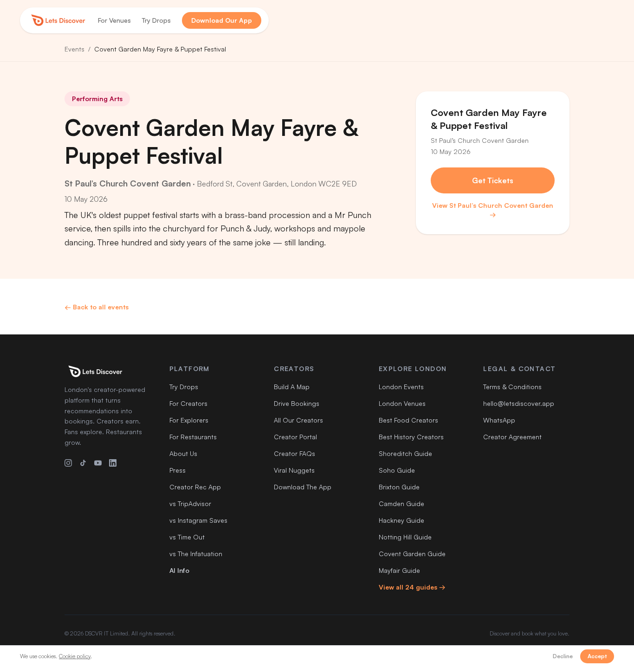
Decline (563, 656)
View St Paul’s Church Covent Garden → (492, 209)
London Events (401, 387)
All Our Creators (298, 420)
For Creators (188, 403)
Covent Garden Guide (412, 554)
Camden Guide (401, 503)
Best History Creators (411, 437)
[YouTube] (98, 463)
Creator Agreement (512, 437)
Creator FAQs (294, 453)
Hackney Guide (401, 520)
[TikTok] (83, 463)
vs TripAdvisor (190, 503)
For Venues (114, 20)
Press (177, 470)
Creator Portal (295, 437)
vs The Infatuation (195, 554)
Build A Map (292, 387)
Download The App (302, 487)
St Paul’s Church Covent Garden (128, 183)
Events (74, 49)
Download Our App (221, 20)
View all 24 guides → (412, 587)
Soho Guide (397, 470)
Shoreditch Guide (405, 453)
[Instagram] (68, 463)
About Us (183, 453)
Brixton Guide (399, 487)
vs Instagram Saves (198, 520)
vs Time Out (187, 537)
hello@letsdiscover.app (518, 403)
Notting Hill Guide (405, 537)
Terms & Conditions (512, 387)
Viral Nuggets (294, 470)
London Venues (402, 403)
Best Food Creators (408, 420)
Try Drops (156, 20)
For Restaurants (193, 437)
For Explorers (188, 420)
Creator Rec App (195, 487)
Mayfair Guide (399, 570)
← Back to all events (97, 307)
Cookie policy (75, 656)
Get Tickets (492, 180)
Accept (597, 656)
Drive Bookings (296, 403)
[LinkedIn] (112, 463)
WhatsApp (499, 420)
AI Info (179, 570)
